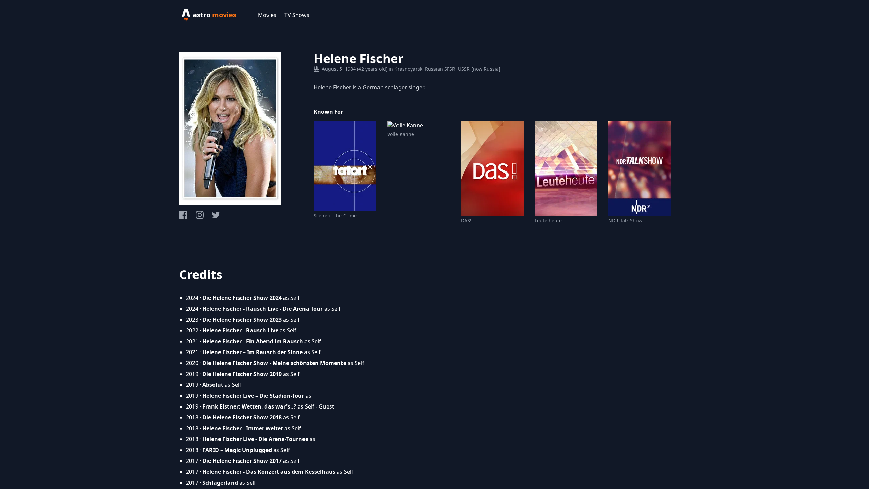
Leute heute (548, 220)
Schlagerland (220, 482)
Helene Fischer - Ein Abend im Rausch (252, 341)
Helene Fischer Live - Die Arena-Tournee (255, 439)
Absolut (212, 384)
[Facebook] (183, 214)
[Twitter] (216, 215)
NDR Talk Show (625, 220)
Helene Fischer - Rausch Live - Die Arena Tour (262, 308)
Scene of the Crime (335, 215)
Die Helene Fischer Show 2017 (242, 461)
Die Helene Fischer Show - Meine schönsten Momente (274, 363)
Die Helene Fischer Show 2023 (242, 319)
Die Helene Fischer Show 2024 (242, 298)
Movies (267, 15)
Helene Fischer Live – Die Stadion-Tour (253, 395)
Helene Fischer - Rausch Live (240, 330)
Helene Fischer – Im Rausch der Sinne (252, 352)
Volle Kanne (400, 134)
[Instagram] (200, 214)
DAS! (466, 220)
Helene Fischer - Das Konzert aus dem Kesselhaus (268, 471)
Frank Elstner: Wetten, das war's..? (249, 406)
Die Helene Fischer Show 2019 (242, 374)
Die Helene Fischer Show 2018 (242, 417)
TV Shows (296, 15)
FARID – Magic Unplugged (237, 450)
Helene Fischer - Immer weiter (242, 428)
